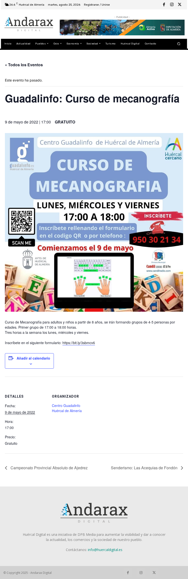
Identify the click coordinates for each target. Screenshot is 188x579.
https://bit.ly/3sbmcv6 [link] (78, 342)
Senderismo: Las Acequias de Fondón (144, 468)
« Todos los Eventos (24, 64)
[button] (179, 43)
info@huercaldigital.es (105, 549)
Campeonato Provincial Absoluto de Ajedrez (49, 468)
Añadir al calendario (33, 358)
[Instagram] (172, 5)
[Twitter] (180, 5)
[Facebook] (164, 5)
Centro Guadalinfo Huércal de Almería (67, 408)
